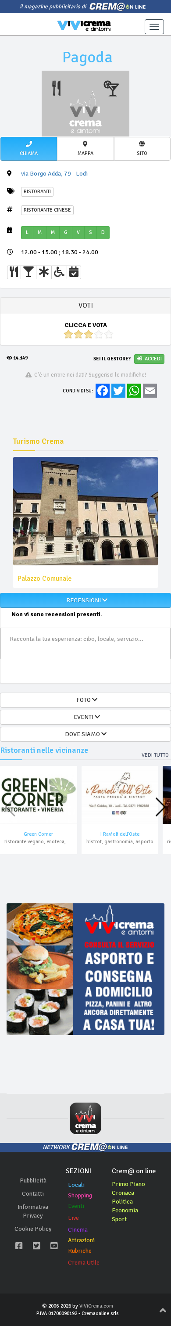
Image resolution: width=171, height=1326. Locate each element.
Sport (119, 1219)
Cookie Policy (33, 1229)
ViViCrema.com (96, 1306)
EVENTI (83, 717)
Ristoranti (37, 191)
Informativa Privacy (33, 1211)
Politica (122, 1201)
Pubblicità (33, 1180)
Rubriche (80, 1250)
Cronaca (123, 1193)
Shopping (80, 1195)
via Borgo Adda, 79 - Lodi (54, 173)
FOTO (83, 700)
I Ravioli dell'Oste (119, 834)
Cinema (78, 1229)
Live (73, 1218)
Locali (76, 1185)
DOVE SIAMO (83, 734)
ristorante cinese (47, 210)
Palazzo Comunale (44, 578)
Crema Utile (84, 1262)
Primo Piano (128, 1184)
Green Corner (38, 834)
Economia (125, 1210)
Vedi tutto (155, 755)
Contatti (33, 1193)
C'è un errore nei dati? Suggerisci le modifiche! (89, 374)
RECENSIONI (83, 600)
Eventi (76, 1206)
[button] (28, 149)
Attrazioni (81, 1240)
